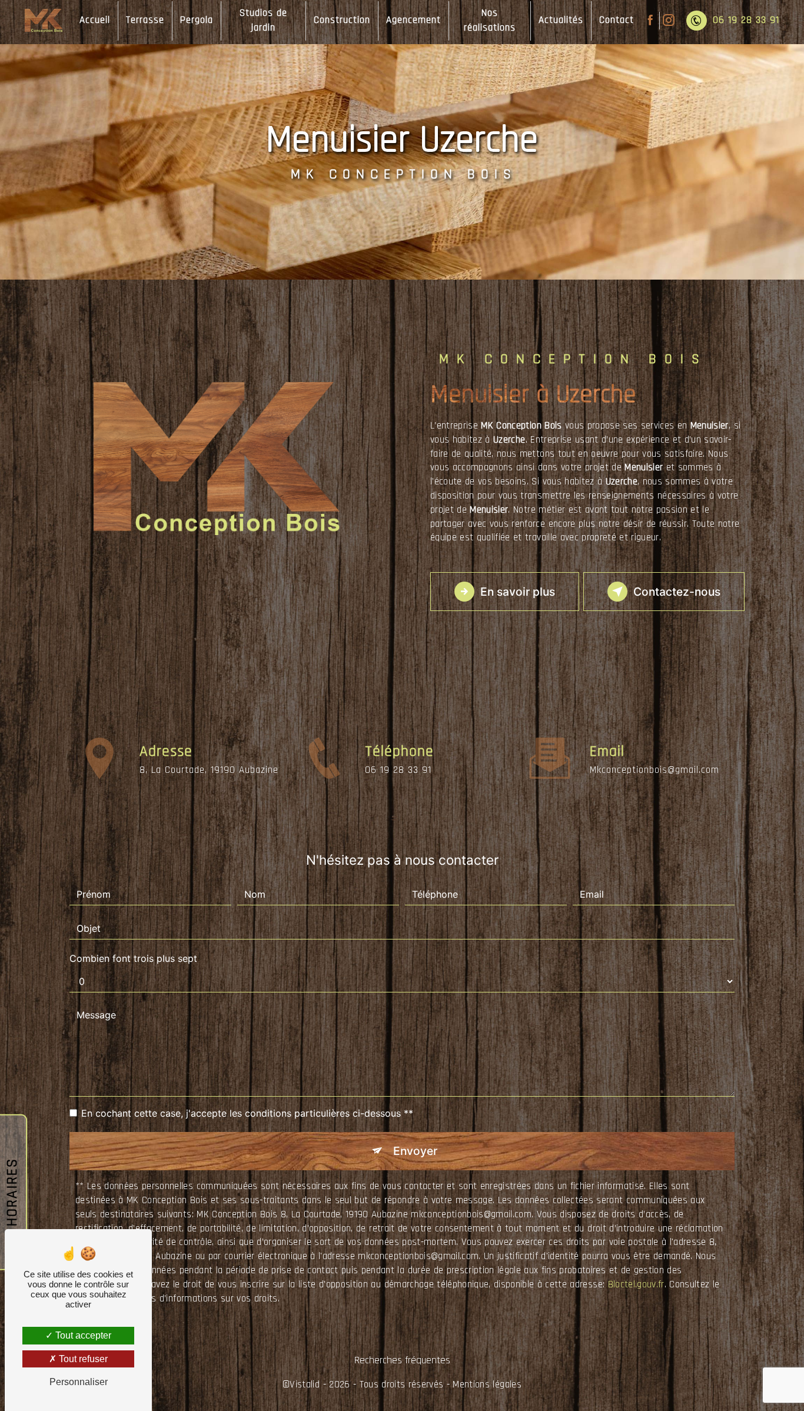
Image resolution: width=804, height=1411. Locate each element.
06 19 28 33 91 (746, 20)
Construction (342, 20)
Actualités (561, 20)
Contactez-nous (676, 592)
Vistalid (305, 1384)
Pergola (196, 20)
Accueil (94, 20)
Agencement (413, 20)
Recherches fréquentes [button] (402, 1360)
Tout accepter (82, 1335)
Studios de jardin (263, 20)
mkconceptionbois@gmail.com (654, 769)
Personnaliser (78, 1382)
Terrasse (145, 20)
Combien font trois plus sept (133, 958)
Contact (616, 20)
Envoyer (415, 1151)
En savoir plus (517, 592)
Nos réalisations (490, 20)
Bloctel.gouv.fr (636, 1284)
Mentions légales (487, 1384)
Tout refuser (82, 1359)
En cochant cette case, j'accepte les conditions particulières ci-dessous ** (247, 1113)
